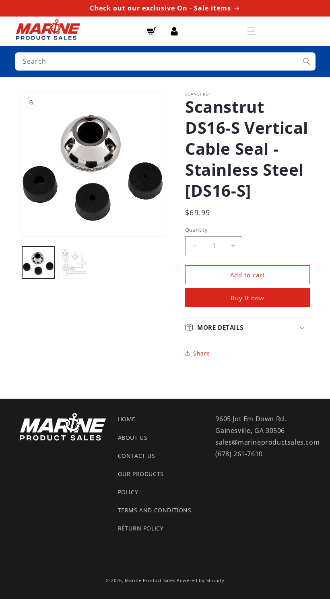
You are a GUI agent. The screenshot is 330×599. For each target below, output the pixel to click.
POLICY (128, 492)
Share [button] (201, 353)
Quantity (196, 229)
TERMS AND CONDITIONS (155, 510)
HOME (127, 419)
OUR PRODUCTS (141, 474)
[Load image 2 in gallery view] (74, 263)
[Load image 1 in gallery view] (38, 263)
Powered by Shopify (201, 580)
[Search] (307, 61)
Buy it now (247, 298)
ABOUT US (133, 437)
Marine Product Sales (150, 580)
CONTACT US (136, 456)
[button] (251, 31)
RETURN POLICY (141, 528)
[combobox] (165, 61)
